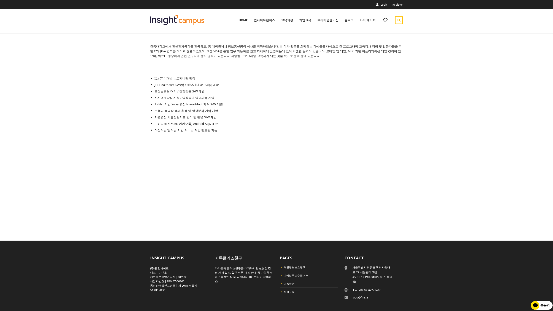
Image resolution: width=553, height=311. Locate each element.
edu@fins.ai (361, 297)
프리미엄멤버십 (327, 20)
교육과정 (287, 20)
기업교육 (305, 20)
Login (384, 4)
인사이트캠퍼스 (264, 20)
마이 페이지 (368, 20)
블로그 (349, 20)
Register (398, 4)
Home (243, 20)
